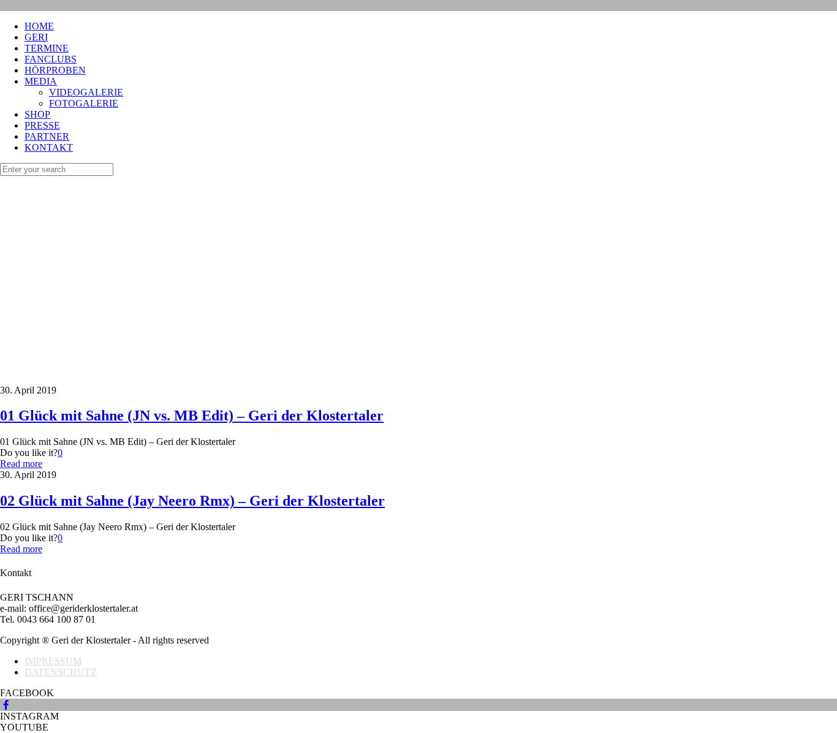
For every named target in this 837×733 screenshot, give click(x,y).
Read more (21, 463)
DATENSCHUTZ (61, 672)
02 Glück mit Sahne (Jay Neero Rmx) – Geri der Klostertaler (192, 501)
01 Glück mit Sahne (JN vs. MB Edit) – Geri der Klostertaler (192, 415)
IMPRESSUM (53, 661)
